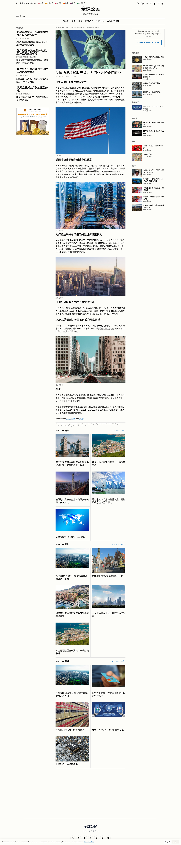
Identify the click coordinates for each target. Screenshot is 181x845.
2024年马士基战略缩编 (152, 92)
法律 (68, 418)
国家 (62, 28)
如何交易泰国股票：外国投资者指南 (153, 76)
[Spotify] (162, 3)
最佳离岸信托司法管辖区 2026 (70, 537)
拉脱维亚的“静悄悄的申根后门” (107, 576)
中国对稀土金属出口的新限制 (153, 123)
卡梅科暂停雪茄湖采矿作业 (153, 57)
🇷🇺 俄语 (72, 3)
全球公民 (90, 9)
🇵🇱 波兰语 (58, 3)
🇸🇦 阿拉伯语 (81, 3)
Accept (175, 842)
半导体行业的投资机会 (67, 764)
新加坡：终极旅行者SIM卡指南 (153, 198)
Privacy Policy (89, 842)
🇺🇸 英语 (40, 3)
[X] (138, 3)
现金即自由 (147, 154)
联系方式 (33, 3)
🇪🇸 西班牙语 (49, 3)
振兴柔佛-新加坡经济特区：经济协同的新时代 (32, 52)
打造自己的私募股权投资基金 (70, 730)
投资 (73, 21)
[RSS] (158, 3)
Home (58, 28)
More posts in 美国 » (118, 661)
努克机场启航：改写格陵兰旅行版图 (153, 206)
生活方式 (100, 21)
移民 (80, 21)
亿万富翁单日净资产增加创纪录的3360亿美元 (153, 67)
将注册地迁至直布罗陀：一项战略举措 (108, 464)
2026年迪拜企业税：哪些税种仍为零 (108, 615)
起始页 (66, 21)
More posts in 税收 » (118, 544)
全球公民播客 (113, 21)
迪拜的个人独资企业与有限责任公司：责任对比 (72, 501)
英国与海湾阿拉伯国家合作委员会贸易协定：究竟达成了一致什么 (72, 464)
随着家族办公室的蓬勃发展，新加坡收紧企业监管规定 (108, 501)
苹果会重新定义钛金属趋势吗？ (31, 89)
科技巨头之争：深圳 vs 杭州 (153, 147)
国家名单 (89, 21)
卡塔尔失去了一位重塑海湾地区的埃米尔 (153, 171)
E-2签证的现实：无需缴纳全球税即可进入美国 (72, 577)
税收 (73, 418)
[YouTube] (146, 3)
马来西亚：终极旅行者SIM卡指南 (153, 189)
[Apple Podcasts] (154, 3)
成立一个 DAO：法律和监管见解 (108, 730)
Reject (167, 842)
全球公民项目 (24, 3)
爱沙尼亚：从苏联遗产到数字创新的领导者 (31, 71)
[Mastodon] (150, 3)
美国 (67, 28)
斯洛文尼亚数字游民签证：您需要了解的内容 (153, 180)
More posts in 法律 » (118, 430)
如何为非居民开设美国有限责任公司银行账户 (31, 34)
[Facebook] (142, 3)
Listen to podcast (148, 42)
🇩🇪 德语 (65, 3)
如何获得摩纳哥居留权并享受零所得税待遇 (72, 615)
